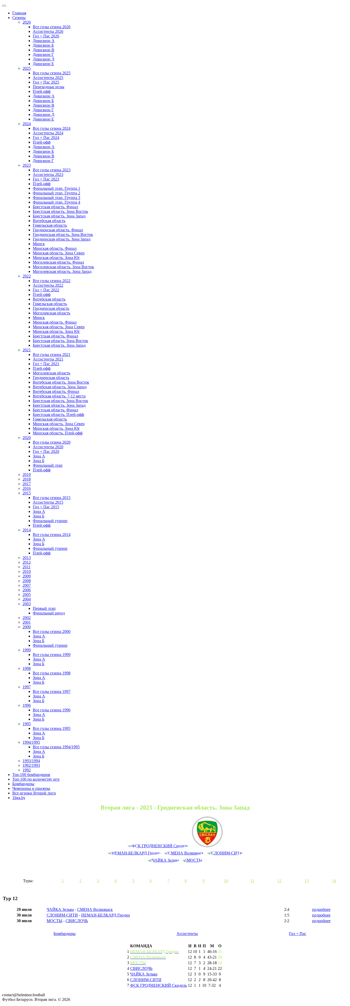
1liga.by (18, 797)
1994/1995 (31, 742)
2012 (27, 562)
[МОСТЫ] (192, 860)
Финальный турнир (50, 521)
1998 (27, 668)
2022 (27, 276)
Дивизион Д (43, 59)
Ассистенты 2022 (48, 285)
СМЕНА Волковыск (95, 909)
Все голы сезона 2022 (51, 280)
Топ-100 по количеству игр (35, 779)
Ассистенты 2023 (48, 174)
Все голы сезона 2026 (51, 27)
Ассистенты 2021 (48, 359)
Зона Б (38, 461)
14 (334, 881)
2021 (27, 350)
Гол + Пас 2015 (46, 507)
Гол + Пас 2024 (46, 137)
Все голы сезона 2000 (51, 631)
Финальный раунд (49, 613)
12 (279, 881)
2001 (27, 622)
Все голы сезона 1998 (51, 673)
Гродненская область (51, 308)
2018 (27, 479)
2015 (27, 493)
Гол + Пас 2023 (46, 179)
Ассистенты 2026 (48, 31)
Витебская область (49, 220)
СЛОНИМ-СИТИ (62, 915)
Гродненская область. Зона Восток (63, 234)
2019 (27, 474)
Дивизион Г (43, 54)
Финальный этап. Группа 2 (56, 193)
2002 (27, 617)
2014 (27, 530)
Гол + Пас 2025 (46, 82)
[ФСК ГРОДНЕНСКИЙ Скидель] (158, 846)
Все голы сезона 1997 (51, 691)
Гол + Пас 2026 (46, 36)
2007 (27, 585)
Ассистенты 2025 (48, 77)
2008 (27, 581)
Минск (39, 244)
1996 (27, 705)
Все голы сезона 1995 (51, 728)
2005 (27, 594)
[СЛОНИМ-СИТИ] (225, 853)
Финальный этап (48, 465)
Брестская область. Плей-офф (58, 414)
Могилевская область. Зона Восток (63, 267)
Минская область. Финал (55, 248)
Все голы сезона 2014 (51, 534)
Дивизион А (44, 40)
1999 (27, 650)
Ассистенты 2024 (48, 133)
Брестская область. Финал (55, 207)
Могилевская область (51, 313)
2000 (27, 627)
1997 (27, 687)
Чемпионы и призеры (31, 788)
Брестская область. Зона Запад (59, 216)
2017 (27, 484)
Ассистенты (187, 933)
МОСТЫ (54, 921)
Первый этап (44, 608)
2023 (27, 165)
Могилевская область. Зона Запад (62, 271)
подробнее (321, 909)
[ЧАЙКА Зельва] (163, 860)
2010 (27, 571)
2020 (27, 437)
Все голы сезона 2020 (51, 442)
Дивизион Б (43, 45)
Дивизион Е (43, 64)
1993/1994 (31, 761)
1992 (27, 770)
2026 (27, 22)
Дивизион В (43, 50)
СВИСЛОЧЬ (77, 921)
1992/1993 (31, 765)
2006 (27, 590)
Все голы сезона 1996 (51, 710)
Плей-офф (41, 91)
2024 (27, 124)
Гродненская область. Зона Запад (61, 239)
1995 (27, 724)
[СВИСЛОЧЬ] (207, 832)
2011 (26, 567)
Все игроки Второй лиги (34, 793)
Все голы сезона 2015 (51, 497)
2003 (27, 604)
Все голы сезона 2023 (51, 170)
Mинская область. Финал (55, 322)
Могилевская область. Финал (58, 262)
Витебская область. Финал (56, 391)
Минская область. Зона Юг (56, 257)
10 (226, 881)
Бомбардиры (23, 784)
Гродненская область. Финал (58, 230)
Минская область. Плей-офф (58, 433)
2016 (27, 488)
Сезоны (19, 17)
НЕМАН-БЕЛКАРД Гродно (105, 915)
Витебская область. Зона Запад (60, 387)
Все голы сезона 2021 (51, 354)
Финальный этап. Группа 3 (56, 197)
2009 (27, 576)
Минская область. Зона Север (59, 253)
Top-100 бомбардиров (31, 774)
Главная (19, 13)
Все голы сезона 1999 (51, 654)
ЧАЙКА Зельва (60, 909)
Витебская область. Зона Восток (61, 382)
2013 (27, 557)
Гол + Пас (297, 933)
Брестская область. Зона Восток (60, 211)
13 (307, 881)
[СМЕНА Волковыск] (184, 853)
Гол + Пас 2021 (46, 364)
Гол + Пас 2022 (46, 290)
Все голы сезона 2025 (51, 73)
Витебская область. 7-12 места (59, 396)
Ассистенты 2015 (48, 502)
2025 (27, 68)
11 (252, 881)
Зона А (39, 456)
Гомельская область (50, 225)
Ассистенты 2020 (48, 447)
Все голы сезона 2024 (51, 128)
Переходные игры (48, 87)
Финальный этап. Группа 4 (56, 202)
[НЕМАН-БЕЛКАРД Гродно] (134, 853)
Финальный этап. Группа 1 (56, 188)
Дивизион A (44, 96)
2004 (27, 599)
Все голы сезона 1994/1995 (56, 747)
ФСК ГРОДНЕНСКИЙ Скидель (158, 985)
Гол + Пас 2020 (46, 451)
